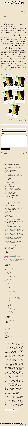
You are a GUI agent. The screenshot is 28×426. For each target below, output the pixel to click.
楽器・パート (8, 312)
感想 (17, 358)
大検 (16, 383)
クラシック (8, 300)
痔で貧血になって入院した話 (11, 198)
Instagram (7, 264)
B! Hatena (14, 423)
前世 (24, 153)
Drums (8, 315)
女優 (6, 327)
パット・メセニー (17, 366)
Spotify (21, 346)
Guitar (8, 314)
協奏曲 (8, 305)
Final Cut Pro (11, 393)
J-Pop (8, 290)
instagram (7, 352)
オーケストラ (19, 368)
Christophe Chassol (9, 380)
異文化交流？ (7, 179)
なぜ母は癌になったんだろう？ (11, 209)
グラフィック (7, 269)
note (6, 262)
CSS (17, 407)
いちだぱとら (17, 350)
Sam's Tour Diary (9, 248)
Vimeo (9, 356)
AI (11, 352)
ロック (7, 286)
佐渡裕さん (10, 354)
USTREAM (12, 364)
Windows (9, 367)
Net (5, 389)
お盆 (9, 384)
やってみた (7, 279)
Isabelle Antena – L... (11, 171)
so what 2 (17, 119)
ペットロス (19, 377)
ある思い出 (7, 203)
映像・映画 (7, 317)
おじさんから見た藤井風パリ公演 (12, 164)
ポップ (7, 289)
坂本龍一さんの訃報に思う (10, 192)
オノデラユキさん (18, 370)
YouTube (12, 343)
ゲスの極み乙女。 (19, 392)
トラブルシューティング (12, 363)
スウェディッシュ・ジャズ (12, 297)
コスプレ (17, 405)
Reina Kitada (19, 401)
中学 (16, 347)
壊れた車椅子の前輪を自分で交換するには (13, 208)
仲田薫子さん (12, 368)
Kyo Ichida (24, 424)
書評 (6, 377)
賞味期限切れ (10, 373)
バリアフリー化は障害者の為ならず (12, 188)
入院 (21, 348)
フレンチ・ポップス (11, 291)
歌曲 (7, 303)
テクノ (8, 293)
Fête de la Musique (9, 372)
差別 (12, 381)
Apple (6, 354)
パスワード (13, 404)
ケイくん (18, 355)
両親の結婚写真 (8, 214)
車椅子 (14, 362)
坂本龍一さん (11, 388)
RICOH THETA (8, 350)
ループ (18, 351)
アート (6, 328)
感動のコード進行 (10, 346)
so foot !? (7, 337)
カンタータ (9, 301)
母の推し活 (7, 212)
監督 (6, 325)
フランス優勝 (13, 385)
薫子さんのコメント (11, 358)
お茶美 (17, 373)
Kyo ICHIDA (7, 222)
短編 (6, 319)
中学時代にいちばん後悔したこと (12, 193)
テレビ (17, 362)
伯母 (6, 393)
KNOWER (21, 388)
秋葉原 (21, 393)
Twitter (6, 263)
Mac (19, 347)
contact (6, 252)
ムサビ (20, 380)
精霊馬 (10, 360)
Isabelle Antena (14, 400)
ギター (8, 404)
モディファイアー (10, 392)
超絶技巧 (13, 401)
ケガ (13, 360)
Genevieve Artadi (9, 370)
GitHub (17, 388)
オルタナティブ (9, 310)
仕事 (8, 344)
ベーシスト (18, 389)
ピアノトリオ (9, 296)
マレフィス (11, 371)
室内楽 (8, 307)
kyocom (14, 2)
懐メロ (9, 401)
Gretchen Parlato (16, 384)
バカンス (19, 385)
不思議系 (6, 405)
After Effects (8, 379)
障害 (22, 350)
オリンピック (14, 356)
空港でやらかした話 (9, 216)
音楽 (6, 283)
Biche (17, 393)
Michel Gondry (16, 399)
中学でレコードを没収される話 (11, 195)
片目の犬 (6, 199)
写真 (6, 329)
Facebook (7, 265)
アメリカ (13, 355)
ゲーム (15, 354)
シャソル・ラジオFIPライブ (11, 211)
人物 (6, 273)
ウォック (6, 172)
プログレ (8, 287)
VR (11, 375)
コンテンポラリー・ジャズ (12, 298)
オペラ (8, 304)
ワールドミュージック (10, 285)
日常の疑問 (7, 336)
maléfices (18, 372)
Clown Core (7, 381)
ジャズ (7, 294)
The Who (6, 395)
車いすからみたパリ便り (10, 247)
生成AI (7, 272)
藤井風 (16, 364)
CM (6, 321)
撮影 (13, 350)
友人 (6, 343)
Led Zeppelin (12, 397)
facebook (11, 405)
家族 (16, 343)
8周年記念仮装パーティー (10, 178)
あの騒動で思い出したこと (10, 170)
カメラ (21, 373)
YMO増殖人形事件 (8, 184)
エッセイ (6, 275)
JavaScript (13, 351)
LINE (20, 423)
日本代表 (12, 383)
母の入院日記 (7, 215)
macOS (10, 376)
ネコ (19, 343)
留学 (14, 377)
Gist (16, 360)
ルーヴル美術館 (19, 371)
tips (6, 331)
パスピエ (11, 396)
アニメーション (9, 320)
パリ (6, 282)
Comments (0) (6, 119)
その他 (6, 339)
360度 (22, 351)
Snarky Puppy (18, 391)
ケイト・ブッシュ (19, 376)
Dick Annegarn (19, 404)
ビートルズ (7, 403)
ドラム (16, 346)
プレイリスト (11, 387)
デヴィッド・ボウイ (14, 403)
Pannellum (10, 377)
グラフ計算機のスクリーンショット (13, 69)
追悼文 (6, 278)
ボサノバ (7, 308)
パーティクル (7, 375)
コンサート (7, 351)
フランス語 (16, 348)
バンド (11, 348)
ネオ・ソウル (15, 379)
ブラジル (16, 396)
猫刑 (6, 166)
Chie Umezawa (12, 407)
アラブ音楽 (8, 311)
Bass (8, 316)
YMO (8, 366)
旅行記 (6, 333)
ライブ (19, 356)
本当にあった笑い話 (9, 276)
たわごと (4, 153)
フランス (6, 280)
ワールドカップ (14, 344)
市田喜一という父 (8, 185)
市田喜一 (20, 354)
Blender (12, 347)
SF (6, 322)
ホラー (7, 324)
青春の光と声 (7, 196)
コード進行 (16, 375)
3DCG (7, 271)
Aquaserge (7, 391)
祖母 (11, 366)
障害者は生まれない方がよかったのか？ (13, 174)
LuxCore (20, 387)
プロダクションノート (14, 395)
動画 (8, 343)
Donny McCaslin (11, 389)
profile (6, 251)
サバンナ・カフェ (18, 352)
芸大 (16, 387)
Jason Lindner (17, 381)
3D (14, 371)
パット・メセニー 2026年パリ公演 (12, 207)
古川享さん (7, 347)
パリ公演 (10, 205)
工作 (20, 379)
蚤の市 (12, 391)
